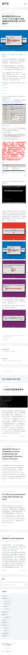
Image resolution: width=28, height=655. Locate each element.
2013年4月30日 (16, 392)
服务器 (4, 13)
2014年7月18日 (16, 541)
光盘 (22, 335)
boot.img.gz (5, 87)
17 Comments (23, 436)
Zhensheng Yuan (6, 26)
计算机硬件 (12, 13)
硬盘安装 (10, 337)
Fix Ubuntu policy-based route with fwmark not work (13, 496)
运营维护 (6, 617)
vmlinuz (4, 93)
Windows (6, 603)
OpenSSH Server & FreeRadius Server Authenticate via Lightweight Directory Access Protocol (12, 454)
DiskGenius (20, 74)
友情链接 (8, 651)
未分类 (8, 13)
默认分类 (8, 386)
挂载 (6, 337)
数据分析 (4, 612)
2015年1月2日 (15, 461)
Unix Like (5, 446)
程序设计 (4, 625)
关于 (12, 651)
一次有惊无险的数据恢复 (12, 389)
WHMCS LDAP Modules (13, 538)
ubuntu (14, 335)
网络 (13, 491)
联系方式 (12, 643)
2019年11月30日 (16, 501)
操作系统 (9, 491)
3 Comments (4, 339)
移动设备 (4, 622)
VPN (6, 609)
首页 (3, 651)
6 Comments (23, 570)
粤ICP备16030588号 (6, 648)
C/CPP (6, 628)
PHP (5, 630)
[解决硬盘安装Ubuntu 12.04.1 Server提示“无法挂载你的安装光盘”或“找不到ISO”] (14, 40)
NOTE (3, 596)
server (11, 335)
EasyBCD (9, 100)
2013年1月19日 (16, 26)
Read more (4, 436)
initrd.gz (4, 90)
